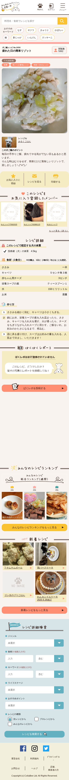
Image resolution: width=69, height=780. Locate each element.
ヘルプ (34, 768)
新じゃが (17, 37)
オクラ (31, 30)
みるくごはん (24, 141)
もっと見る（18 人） (59, 231)
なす (20, 30)
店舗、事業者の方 (53, 768)
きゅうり (44, 30)
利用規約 (34, 758)
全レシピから (19, 719)
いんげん (31, 37)
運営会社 (15, 758)
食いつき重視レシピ (20, 65)
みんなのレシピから (22, 724)
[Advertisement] (34, 431)
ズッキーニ (47, 37)
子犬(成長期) (9, 61)
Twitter (46, 748)
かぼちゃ (59, 30)
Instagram (34, 748)
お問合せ (15, 768)
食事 (5, 65)
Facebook (23, 748)
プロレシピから (47, 719)
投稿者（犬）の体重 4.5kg (22, 251)
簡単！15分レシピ (41, 65)
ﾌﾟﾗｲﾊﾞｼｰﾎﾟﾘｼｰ (53, 758)
